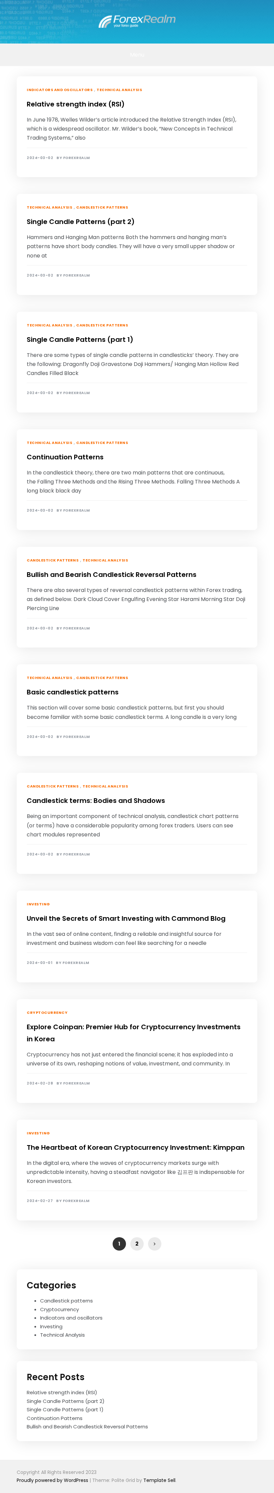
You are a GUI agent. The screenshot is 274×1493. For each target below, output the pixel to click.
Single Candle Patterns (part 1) (80, 339)
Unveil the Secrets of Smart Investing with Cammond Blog (126, 918)
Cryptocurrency (47, 1012)
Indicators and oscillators (60, 89)
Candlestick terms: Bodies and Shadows (96, 800)
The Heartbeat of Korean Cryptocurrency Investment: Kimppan (136, 1147)
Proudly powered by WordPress (53, 1480)
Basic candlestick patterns (73, 692)
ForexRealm (76, 157)
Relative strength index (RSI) (76, 104)
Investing (38, 904)
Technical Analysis (119, 89)
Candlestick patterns (102, 207)
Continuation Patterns (65, 457)
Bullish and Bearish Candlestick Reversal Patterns (111, 574)
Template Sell (159, 1480)
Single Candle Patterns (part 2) (81, 221)
